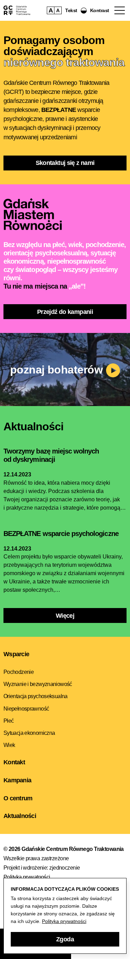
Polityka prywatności (26, 877)
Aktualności (19, 815)
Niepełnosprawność (26, 709)
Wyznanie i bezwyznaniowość (37, 684)
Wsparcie (16, 654)
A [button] (51, 10)
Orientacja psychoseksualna (35, 696)
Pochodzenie (18, 672)
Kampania (17, 780)
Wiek (9, 745)
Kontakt (14, 762)
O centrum (17, 798)
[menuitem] (65, 672)
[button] (95, 10)
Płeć (8, 721)
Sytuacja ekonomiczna (29, 733)
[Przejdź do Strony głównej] (16, 10)
